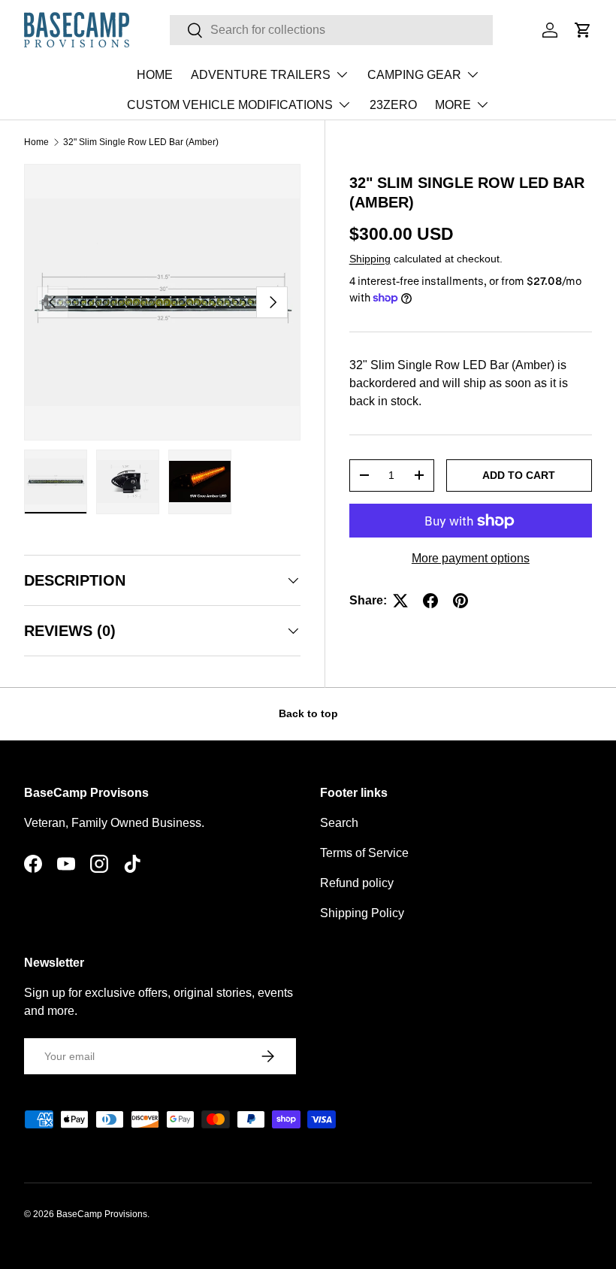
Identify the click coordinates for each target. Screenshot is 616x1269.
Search (339, 822)
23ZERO (393, 104)
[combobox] (331, 30)
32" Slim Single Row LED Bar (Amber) (141, 142)
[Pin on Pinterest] (460, 601)
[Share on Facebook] (430, 601)
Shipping (370, 259)
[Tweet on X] (400, 601)
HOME (155, 74)
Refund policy (357, 883)
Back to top (308, 713)
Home (36, 142)
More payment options (471, 558)
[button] (582, 30)
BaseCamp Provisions (101, 1214)
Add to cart (518, 475)
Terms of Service (364, 853)
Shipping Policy (362, 913)
